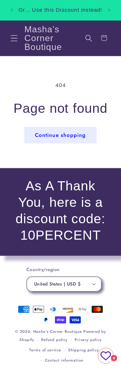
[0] (105, 355)
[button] (14, 38)
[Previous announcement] (11, 10)
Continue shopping (60, 135)
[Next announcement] (109, 10)
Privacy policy (88, 340)
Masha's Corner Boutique (57, 331)
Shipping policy (83, 350)
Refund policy (54, 340)
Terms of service (45, 350)
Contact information (64, 360)
